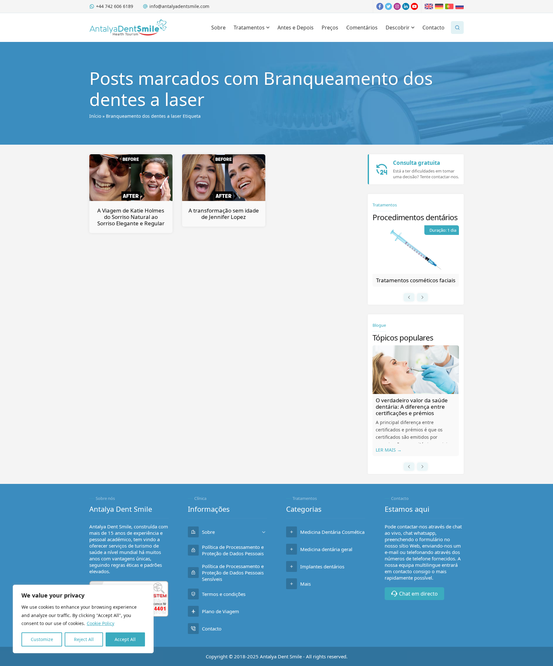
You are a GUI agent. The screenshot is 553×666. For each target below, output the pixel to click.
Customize (42, 639)
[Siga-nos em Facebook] (379, 6)
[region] (83, 619)
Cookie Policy (100, 623)
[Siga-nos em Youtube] (414, 6)
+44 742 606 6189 (114, 6)
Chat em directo (418, 593)
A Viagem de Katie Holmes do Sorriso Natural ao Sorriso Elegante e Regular (130, 217)
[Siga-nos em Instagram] (397, 6)
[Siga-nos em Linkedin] (405, 6)
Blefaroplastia (415, 280)
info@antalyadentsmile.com (179, 6)
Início (95, 116)
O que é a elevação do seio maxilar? (409, 403)
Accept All (125, 639)
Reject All (84, 639)
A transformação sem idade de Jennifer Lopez (223, 214)
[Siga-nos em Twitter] (388, 6)
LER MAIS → (389, 450)
